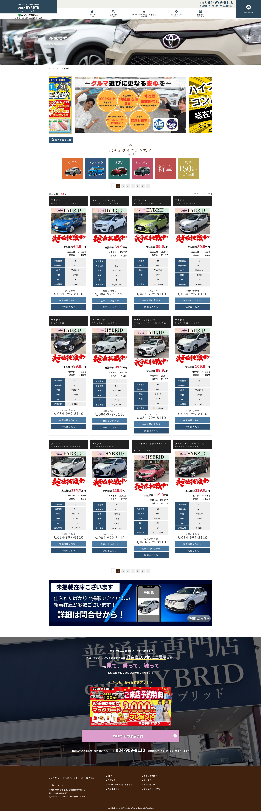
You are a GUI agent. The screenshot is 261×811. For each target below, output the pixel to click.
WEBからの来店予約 (128, 736)
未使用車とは (176, 15)
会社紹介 (200, 15)
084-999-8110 (219, 2)
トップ (92, 15)
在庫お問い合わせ (68, 300)
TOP (110, 776)
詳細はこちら (68, 307)
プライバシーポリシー (153, 788)
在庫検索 (113, 15)
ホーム (52, 68)
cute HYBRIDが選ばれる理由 (144, 15)
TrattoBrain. (150, 808)
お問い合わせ (249, 12)
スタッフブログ (150, 776)
